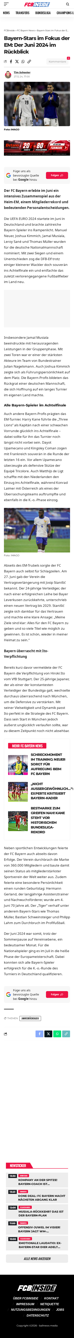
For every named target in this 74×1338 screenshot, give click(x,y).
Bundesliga (23, 1175)
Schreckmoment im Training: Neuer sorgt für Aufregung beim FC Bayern (48, 764)
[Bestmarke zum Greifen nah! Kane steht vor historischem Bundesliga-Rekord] (18, 821)
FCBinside (9, 30)
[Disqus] (37, 1095)
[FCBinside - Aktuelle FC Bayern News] (37, 4)
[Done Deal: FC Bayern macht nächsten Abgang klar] (37, 1195)
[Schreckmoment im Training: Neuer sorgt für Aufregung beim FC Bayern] (18, 765)
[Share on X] (17, 61)
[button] (7, 4)
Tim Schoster (22, 72)
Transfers (23, 1191)
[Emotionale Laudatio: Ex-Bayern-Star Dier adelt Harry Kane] (37, 1242)
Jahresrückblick (30, 1018)
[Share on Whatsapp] (23, 61)
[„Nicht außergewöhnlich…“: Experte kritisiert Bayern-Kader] (18, 792)
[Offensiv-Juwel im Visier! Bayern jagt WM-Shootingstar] (37, 1227)
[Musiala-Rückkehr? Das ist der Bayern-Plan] (37, 1211)
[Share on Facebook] (11, 61)
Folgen (55, 175)
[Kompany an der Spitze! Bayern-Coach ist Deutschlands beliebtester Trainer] (37, 1179)
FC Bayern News (26, 30)
